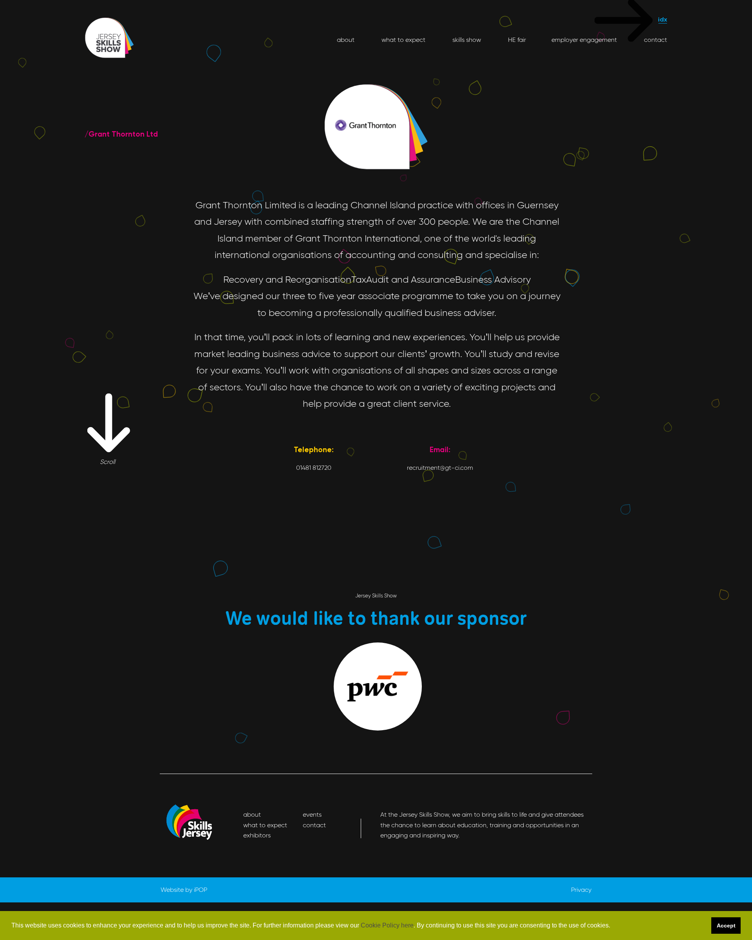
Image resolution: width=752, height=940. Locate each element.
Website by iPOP (184, 889)
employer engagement (584, 39)
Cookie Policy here (387, 925)
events (312, 814)
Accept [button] (726, 925)
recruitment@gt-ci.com (440, 467)
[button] (613, 926)
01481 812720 (313, 467)
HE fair (516, 39)
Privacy (581, 889)
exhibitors (257, 835)
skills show (466, 39)
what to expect (402, 39)
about (345, 39)
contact (654, 39)
